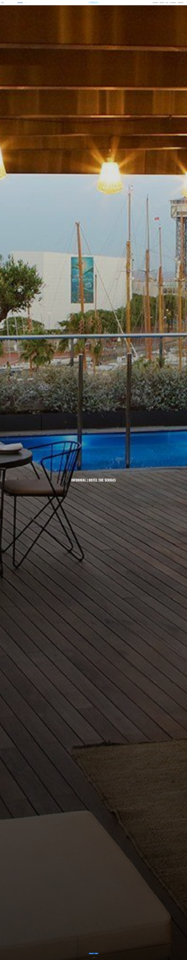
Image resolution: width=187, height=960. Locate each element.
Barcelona (91, 953)
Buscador (155, 3)
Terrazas (161, 3)
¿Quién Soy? (181, 3)
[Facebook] (1, 2)
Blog (167, 3)
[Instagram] (3, 2)
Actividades (173, 3)
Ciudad (96, 953)
